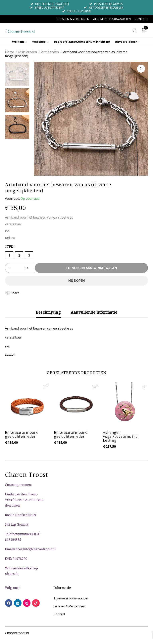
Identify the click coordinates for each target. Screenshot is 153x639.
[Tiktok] (35, 603)
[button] (141, 69)
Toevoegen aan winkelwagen (91, 268)
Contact (141, 19)
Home (9, 52)
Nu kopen (76, 280)
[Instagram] (26, 603)
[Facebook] (8, 603)
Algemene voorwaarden (112, 19)
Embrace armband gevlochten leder (22, 434)
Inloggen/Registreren (134, 30)
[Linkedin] (17, 603)
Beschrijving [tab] (48, 312)
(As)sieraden (27, 52)
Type (9, 246)
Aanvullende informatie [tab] (94, 312)
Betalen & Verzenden (73, 19)
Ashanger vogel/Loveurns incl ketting (120, 436)
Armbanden (50, 52)
